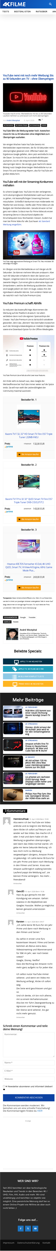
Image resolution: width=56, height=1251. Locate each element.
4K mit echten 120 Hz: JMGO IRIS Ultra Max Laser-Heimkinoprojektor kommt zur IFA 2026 (37, 764)
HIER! (40, 1111)
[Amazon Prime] (9, 447)
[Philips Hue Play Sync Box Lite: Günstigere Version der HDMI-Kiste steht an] (13, 795)
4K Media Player (21, 125)
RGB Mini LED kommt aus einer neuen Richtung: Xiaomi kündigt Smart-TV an (38, 714)
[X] (28, 1228)
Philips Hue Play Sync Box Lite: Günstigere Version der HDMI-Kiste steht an (38, 796)
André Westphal (13, 120)
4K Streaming (34, 125)
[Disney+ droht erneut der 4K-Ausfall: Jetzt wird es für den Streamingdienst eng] (13, 728)
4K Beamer (29, 757)
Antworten (17, 883)
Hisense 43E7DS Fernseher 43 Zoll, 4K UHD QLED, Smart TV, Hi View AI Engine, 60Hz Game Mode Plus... (28, 567)
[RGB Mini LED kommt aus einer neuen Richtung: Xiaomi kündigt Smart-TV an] (13, 712)
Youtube (32, 617)
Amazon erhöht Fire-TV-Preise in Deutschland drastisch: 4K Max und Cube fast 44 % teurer (37, 747)
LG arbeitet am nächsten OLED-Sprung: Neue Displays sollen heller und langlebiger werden (38, 780)
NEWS (44, 125)
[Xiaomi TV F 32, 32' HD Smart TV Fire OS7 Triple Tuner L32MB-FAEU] (29, 427)
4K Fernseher (8, 125)
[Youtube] (35, 1228)
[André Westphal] (12, 634)
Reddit (15, 622)
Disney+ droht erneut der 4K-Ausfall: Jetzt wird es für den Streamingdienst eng (38, 730)
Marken (28, 790)
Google (23, 617)
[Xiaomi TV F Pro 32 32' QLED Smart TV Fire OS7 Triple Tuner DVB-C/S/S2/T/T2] (29, 493)
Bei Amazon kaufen (30, 454)
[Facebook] (21, 1228)
